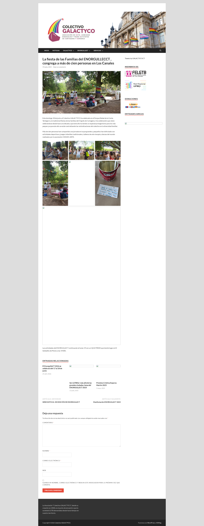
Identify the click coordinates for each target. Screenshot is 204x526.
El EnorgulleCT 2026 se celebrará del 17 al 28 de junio (52, 368)
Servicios (97, 50)
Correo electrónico (51, 460)
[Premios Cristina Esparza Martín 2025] (108, 373)
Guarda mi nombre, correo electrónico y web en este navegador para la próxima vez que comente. (81, 484)
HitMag (158, 523)
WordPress (151, 523)
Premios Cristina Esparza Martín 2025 (106, 384)
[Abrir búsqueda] (160, 50)
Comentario (48, 422)
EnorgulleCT (82, 50)
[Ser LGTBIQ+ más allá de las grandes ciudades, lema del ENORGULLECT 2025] (81, 373)
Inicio (46, 50)
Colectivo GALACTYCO (62, 523)
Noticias (56, 50)
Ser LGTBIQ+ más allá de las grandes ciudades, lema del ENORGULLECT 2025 (80, 385)
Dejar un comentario (59, 67)
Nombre (46, 451)
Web (44, 470)
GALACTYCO (67, 50)
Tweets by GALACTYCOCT (135, 58)
